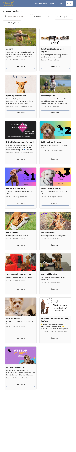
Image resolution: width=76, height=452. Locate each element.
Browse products (41, 3)
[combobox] (41, 16)
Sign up (61, 3)
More (52, 3)
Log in (69, 3)
